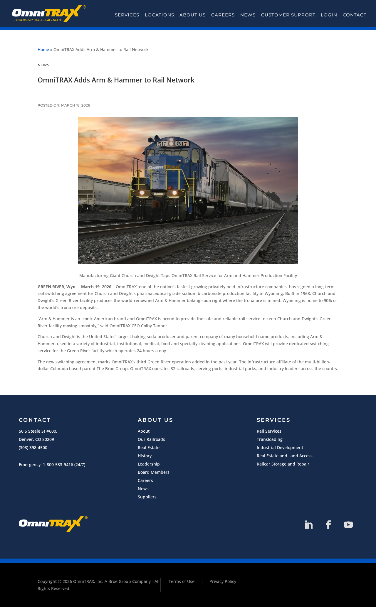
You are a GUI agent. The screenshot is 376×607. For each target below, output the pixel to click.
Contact (355, 15)
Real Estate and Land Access (285, 455)
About (144, 431)
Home (43, 49)
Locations (159, 15)
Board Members (153, 472)
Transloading (270, 439)
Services (127, 15)
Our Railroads (151, 439)
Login (329, 15)
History (145, 455)
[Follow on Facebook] (328, 525)
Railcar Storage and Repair (283, 464)
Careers (223, 15)
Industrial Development (280, 447)
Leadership (149, 464)
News (248, 15)
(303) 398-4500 (33, 447)
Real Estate (149, 447)
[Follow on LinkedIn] (308, 525)
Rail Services (269, 431)
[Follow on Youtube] (348, 525)
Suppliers (147, 497)
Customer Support (288, 15)
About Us (192, 15)
